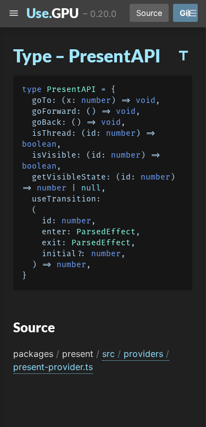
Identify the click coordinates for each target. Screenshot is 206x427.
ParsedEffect (106, 231)
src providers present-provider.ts (91, 360)
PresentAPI (71, 89)
